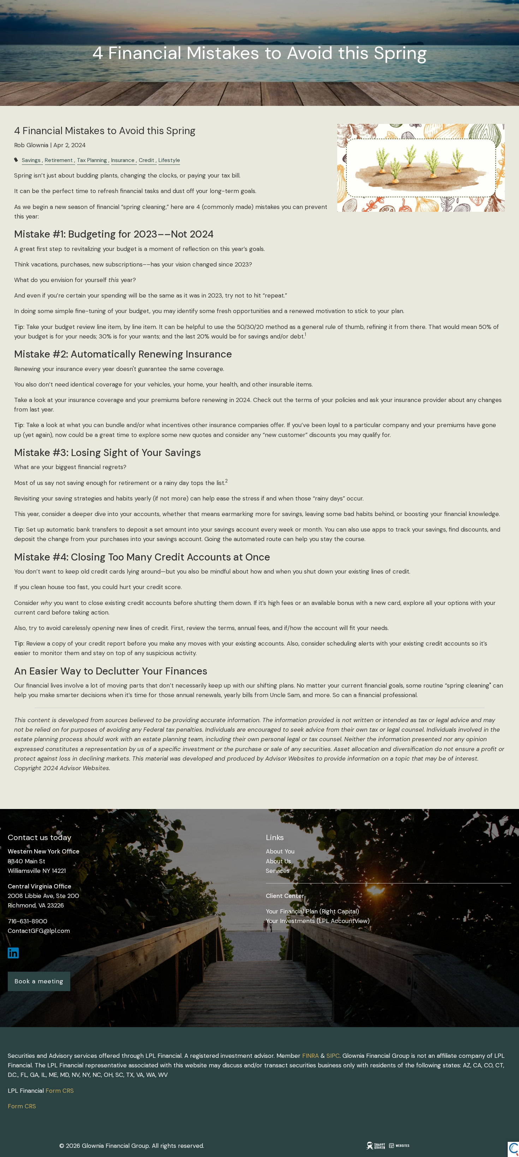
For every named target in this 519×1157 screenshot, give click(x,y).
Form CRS (60, 1091)
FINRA (310, 1056)
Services (278, 871)
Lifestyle (169, 160)
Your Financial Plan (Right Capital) (312, 911)
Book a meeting (39, 981)
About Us (278, 861)
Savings (31, 160)
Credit (146, 160)
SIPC (333, 1056)
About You (280, 851)
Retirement (59, 160)
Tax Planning (92, 160)
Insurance (123, 160)
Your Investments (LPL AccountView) (318, 921)
